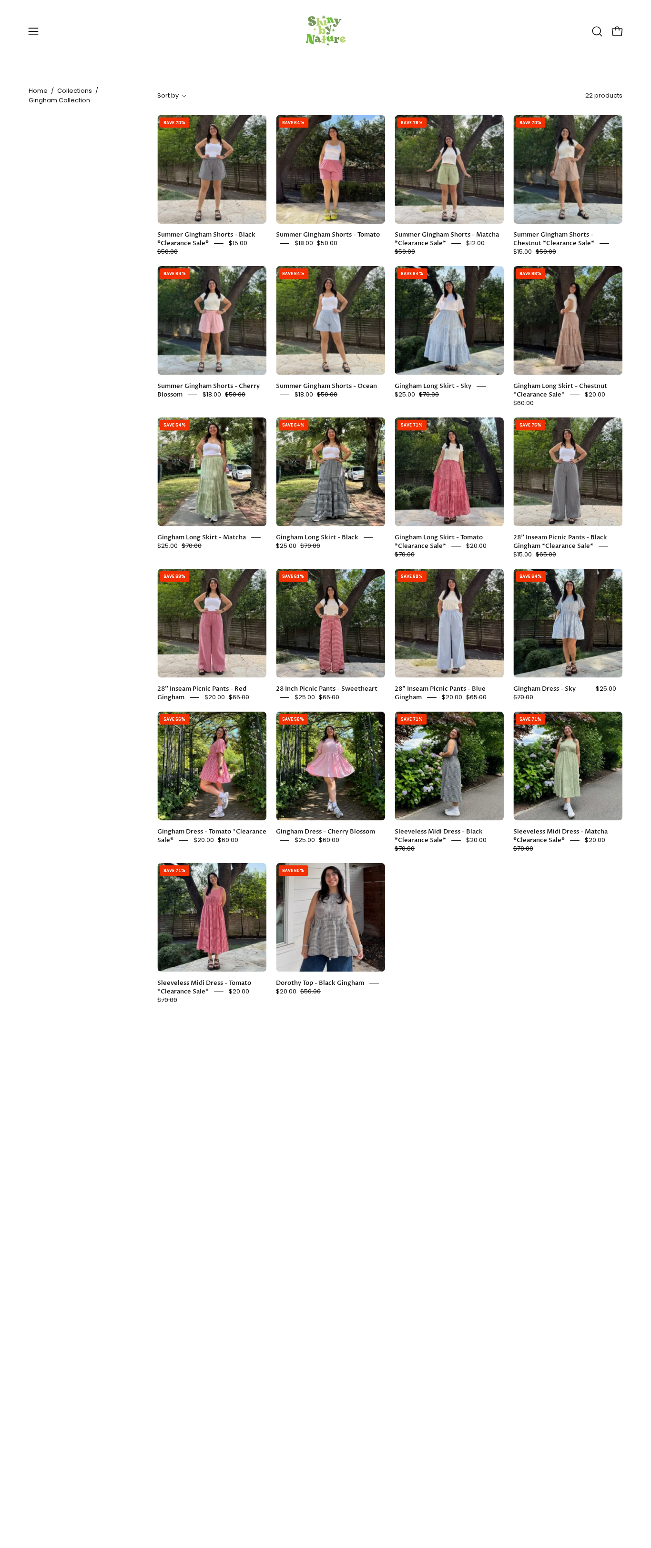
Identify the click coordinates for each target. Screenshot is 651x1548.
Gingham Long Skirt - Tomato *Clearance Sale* (439, 541)
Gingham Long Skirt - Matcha (201, 537)
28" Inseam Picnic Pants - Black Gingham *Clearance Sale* (560, 541)
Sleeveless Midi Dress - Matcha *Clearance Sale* (560, 835)
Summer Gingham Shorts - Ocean (326, 386)
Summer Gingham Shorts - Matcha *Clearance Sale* (447, 239)
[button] (597, 31)
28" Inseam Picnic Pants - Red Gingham (201, 693)
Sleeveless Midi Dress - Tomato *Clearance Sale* (204, 987)
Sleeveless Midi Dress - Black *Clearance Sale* (439, 835)
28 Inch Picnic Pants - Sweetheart (326, 689)
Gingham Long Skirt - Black (317, 537)
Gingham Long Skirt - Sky (433, 386)
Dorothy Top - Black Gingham (320, 983)
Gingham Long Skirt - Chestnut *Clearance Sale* (560, 390)
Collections (74, 91)
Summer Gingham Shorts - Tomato (328, 234)
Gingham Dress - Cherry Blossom (325, 831)
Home (38, 91)
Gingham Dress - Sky (544, 689)
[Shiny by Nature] (325, 31)
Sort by (168, 95)
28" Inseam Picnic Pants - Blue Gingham (440, 693)
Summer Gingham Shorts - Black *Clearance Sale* (206, 239)
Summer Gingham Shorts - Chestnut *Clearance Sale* (553, 239)
